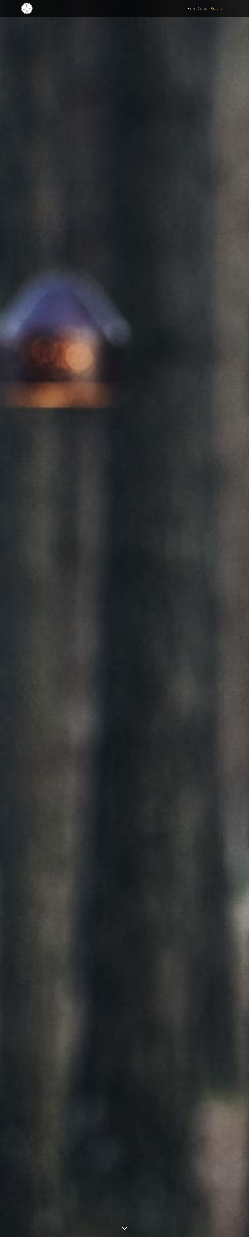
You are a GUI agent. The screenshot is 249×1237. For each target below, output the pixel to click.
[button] (224, 8)
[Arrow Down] (124, 1230)
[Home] (27, 8)
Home (191, 8)
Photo (214, 8)
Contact (203, 8)
